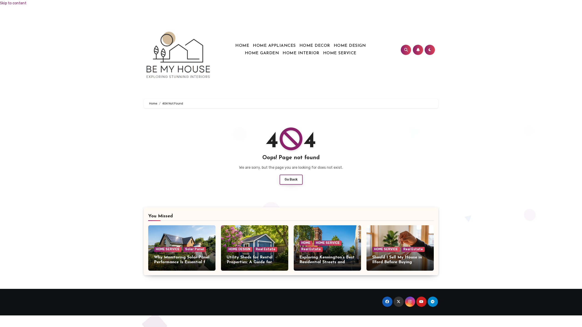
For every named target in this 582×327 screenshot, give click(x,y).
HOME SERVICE (339, 53)
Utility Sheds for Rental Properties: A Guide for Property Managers (250, 262)
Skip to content (13, 3)
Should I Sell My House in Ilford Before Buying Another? (397, 262)
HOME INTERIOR (301, 53)
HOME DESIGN (350, 46)
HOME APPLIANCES (274, 46)
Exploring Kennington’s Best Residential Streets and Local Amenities (327, 262)
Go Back (291, 179)
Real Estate (265, 249)
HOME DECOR (314, 46)
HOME (242, 46)
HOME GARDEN (262, 53)
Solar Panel (194, 249)
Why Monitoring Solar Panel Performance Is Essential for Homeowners (181, 262)
